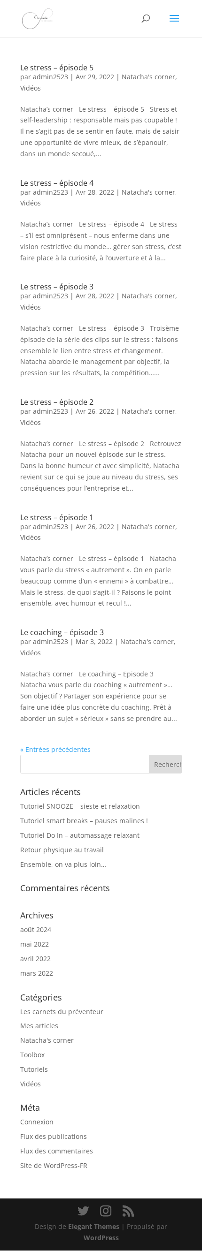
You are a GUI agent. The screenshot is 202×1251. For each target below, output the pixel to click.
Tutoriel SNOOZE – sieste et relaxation (80, 806)
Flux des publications (53, 1136)
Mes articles (39, 1025)
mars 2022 (36, 973)
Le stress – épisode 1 (56, 517)
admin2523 (50, 76)
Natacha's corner (148, 76)
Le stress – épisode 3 (56, 286)
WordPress (101, 1237)
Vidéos (30, 87)
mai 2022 (34, 944)
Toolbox (32, 1054)
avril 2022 (35, 958)
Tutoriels (34, 1069)
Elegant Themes (93, 1226)
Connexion (37, 1121)
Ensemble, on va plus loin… (63, 864)
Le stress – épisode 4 (56, 183)
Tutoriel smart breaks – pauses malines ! (84, 820)
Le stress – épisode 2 (56, 402)
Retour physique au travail (62, 849)
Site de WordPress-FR (53, 1165)
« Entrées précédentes (55, 749)
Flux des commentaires (56, 1150)
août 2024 (35, 929)
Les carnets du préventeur (61, 1011)
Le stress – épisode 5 (56, 67)
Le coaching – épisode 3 (62, 632)
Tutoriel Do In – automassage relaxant (80, 835)
